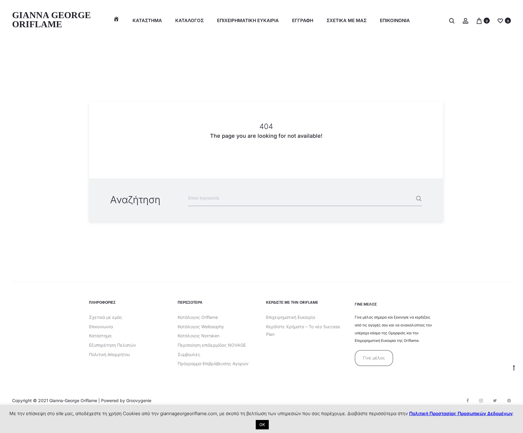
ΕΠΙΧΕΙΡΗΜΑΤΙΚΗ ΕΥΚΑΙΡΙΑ (248, 20)
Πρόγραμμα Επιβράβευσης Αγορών (213, 363)
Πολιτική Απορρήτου (109, 354)
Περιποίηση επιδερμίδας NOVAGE (212, 345)
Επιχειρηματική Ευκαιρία (290, 317)
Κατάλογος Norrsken (198, 335)
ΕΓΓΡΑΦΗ (302, 20)
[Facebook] (467, 400)
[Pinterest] (509, 400)
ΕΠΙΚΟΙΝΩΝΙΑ (395, 20)
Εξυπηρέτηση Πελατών (112, 345)
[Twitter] (495, 400)
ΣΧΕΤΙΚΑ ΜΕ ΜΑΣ (347, 20)
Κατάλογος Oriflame (198, 317)
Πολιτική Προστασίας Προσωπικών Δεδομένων (461, 413)
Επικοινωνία (101, 326)
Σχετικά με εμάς (105, 317)
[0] (479, 20)
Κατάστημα (147, 20)
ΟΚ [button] (262, 424)
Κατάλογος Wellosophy (201, 326)
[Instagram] (481, 400)
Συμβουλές (189, 354)
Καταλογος (189, 20)
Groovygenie (138, 400)
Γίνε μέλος (374, 357)
